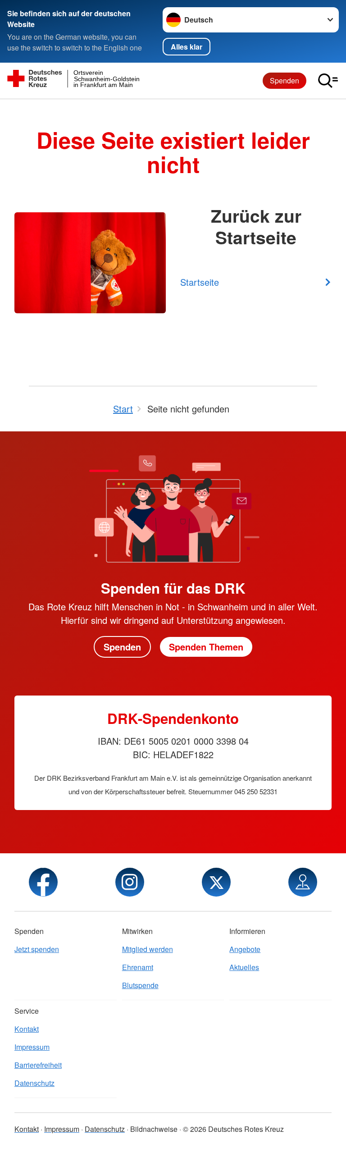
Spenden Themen (206, 646)
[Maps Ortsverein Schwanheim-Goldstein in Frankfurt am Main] (302, 882)
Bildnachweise (154, 1129)
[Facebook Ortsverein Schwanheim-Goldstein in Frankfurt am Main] (43, 882)
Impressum (32, 1047)
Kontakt (26, 1029)
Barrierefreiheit (38, 1065)
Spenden (284, 80)
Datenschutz (34, 1083)
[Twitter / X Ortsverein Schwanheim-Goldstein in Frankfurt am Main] (216, 882)
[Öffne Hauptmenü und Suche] (328, 81)
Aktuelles (244, 967)
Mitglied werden (147, 949)
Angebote (244, 949)
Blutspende (140, 985)
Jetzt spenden (36, 949)
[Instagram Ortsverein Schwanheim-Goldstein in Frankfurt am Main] (129, 882)
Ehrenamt (137, 967)
